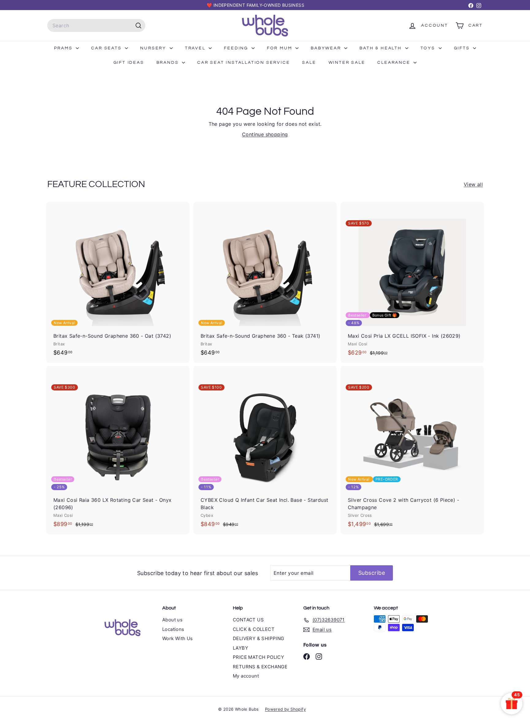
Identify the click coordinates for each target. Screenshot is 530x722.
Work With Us (177, 638)
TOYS (429, 48)
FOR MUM (280, 48)
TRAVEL (196, 48)
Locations (173, 629)
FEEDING (237, 48)
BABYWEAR (327, 48)
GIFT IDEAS (128, 62)
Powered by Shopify (285, 709)
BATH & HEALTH (381, 48)
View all (473, 184)
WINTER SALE (346, 62)
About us (172, 620)
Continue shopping (265, 134)
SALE (309, 62)
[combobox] (96, 25)
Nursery (154, 48)
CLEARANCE (394, 62)
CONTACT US (248, 620)
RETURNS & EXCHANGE (260, 667)
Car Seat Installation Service (243, 62)
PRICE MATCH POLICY (258, 657)
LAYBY (240, 648)
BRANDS (168, 62)
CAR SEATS (107, 48)
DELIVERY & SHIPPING (258, 638)
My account (246, 676)
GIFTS (463, 48)
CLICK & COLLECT (254, 629)
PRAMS (64, 48)
